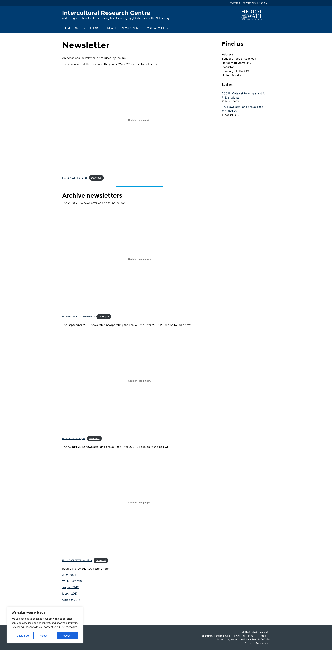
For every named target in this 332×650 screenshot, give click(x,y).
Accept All (67, 635)
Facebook (249, 3)
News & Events (132, 27)
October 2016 (71, 599)
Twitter (235, 3)
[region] (45, 625)
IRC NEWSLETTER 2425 (74, 177)
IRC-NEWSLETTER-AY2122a (77, 560)
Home (67, 27)
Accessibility (263, 643)
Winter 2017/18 (72, 581)
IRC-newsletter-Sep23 (73, 438)
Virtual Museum (157, 27)
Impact (112, 27)
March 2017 (69, 593)
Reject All (45, 635)
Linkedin (262, 3)
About (79, 27)
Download (96, 177)
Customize (23, 635)
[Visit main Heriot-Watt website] (251, 14)
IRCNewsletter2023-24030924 (78, 316)
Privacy (248, 643)
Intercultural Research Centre (106, 12)
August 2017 (70, 587)
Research (95, 27)
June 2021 (69, 575)
